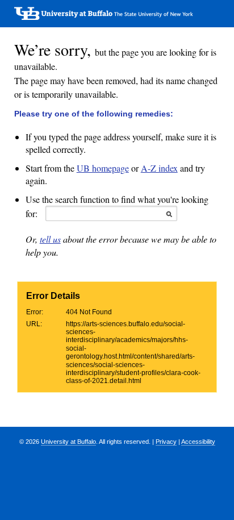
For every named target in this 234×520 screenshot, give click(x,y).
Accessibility (198, 441)
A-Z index (159, 168)
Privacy (166, 441)
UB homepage (103, 168)
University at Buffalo (68, 441)
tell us (50, 239)
